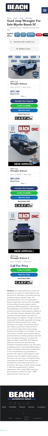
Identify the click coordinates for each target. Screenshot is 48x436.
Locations (41, 407)
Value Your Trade (24, 110)
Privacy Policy (26, 418)
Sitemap (18, 418)
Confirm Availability (24, 106)
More (23, 96)
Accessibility (37, 418)
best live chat (3, 430)
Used (4, 407)
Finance (22, 407)
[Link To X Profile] (15, 403)
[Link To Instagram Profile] (28, 403)
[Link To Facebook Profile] (11, 403)
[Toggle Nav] (44, 10)
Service (31, 407)
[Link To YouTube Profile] (24, 403)
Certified (12, 407)
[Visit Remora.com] (36, 424)
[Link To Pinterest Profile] (19, 403)
